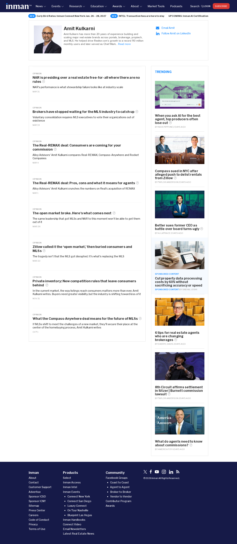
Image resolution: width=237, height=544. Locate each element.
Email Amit (168, 27)
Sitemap (34, 505)
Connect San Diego (79, 501)
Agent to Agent (120, 487)
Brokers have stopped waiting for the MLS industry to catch (83, 112)
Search (194, 6)
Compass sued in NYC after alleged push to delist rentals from (178, 174)
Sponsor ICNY (37, 501)
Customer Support (40, 487)
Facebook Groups (117, 477)
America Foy (165, 449)
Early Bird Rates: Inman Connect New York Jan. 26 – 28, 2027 (71, 15)
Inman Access (72, 482)
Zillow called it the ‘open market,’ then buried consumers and (82, 249)
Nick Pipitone (165, 127)
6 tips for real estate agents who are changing (177, 336)
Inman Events (71, 491)
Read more (124, 44)
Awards (117, 6)
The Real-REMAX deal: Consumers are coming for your (77, 147)
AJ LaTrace (164, 233)
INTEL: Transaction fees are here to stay (141, 15)
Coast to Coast (119, 482)
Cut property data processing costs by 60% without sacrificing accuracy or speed (178, 282)
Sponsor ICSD (37, 496)
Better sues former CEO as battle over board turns (177, 227)
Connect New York (78, 496)
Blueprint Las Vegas (79, 515)
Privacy (33, 524)
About (135, 6)
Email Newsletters (74, 529)
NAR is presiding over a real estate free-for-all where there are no (86, 79)
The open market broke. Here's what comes (72, 213)
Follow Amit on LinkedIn (176, 33)
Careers (34, 515)
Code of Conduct (39, 519)
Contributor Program (118, 501)
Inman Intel (70, 487)
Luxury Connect (77, 505)
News (39, 6)
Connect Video (72, 524)
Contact (34, 482)
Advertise (35, 491)
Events (56, 6)
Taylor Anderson (168, 182)
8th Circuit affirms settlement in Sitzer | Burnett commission (179, 390)
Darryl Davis (165, 344)
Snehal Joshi (189, 289)
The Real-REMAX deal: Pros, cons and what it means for (84, 183)
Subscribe (221, 6)
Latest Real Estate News (78, 533)
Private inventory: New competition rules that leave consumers (84, 283)
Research (75, 6)
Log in (206, 6)
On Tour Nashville (77, 510)
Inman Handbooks (74, 519)
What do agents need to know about (179, 443)
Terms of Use (37, 529)
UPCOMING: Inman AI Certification (188, 15)
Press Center (37, 510)
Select (67, 477)
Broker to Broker (120, 491)
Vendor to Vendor (121, 496)
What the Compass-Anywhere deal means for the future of (85, 318)
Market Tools (156, 6)
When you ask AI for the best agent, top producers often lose (178, 119)
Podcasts (176, 6)
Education (97, 6)
